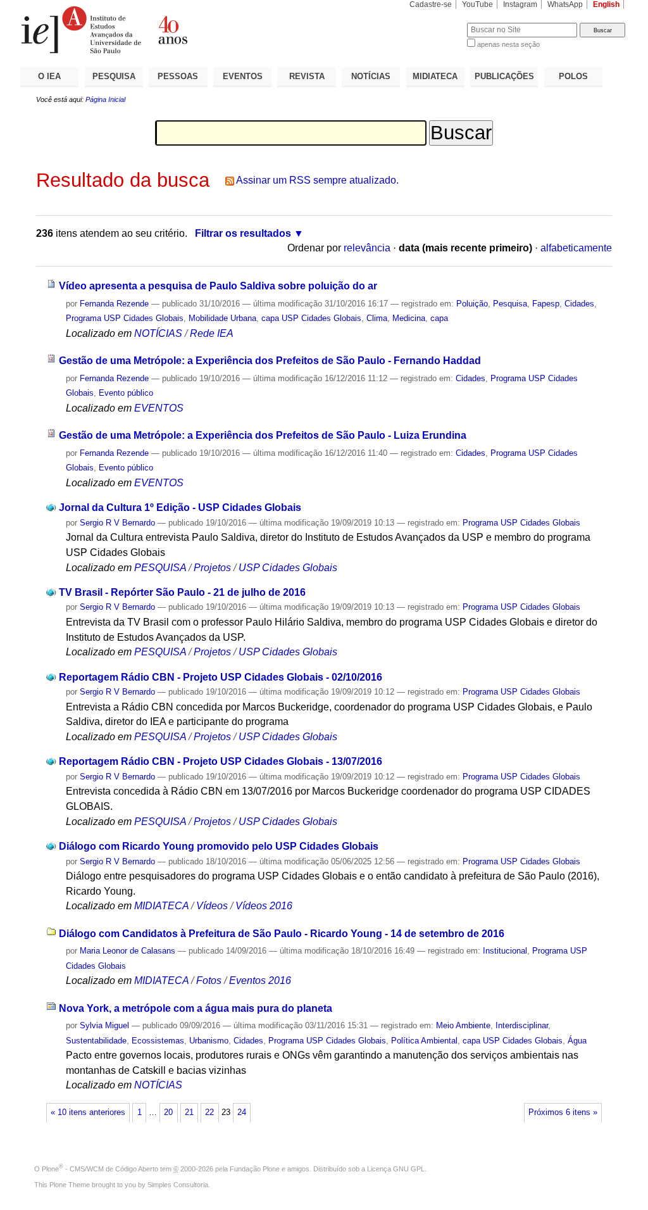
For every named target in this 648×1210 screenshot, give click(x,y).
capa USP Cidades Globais (311, 318)
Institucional (505, 950)
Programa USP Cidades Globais (125, 318)
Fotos (208, 980)
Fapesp (545, 303)
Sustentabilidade (96, 1040)
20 (168, 1112)
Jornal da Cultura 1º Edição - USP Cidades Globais (180, 507)
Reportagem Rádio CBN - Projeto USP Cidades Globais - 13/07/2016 (220, 761)
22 (209, 1112)
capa (439, 318)
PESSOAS (178, 76)
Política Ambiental (424, 1040)
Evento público (126, 393)
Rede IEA (212, 333)
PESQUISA (113, 76)
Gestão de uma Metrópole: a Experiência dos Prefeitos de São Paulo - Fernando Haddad (270, 360)
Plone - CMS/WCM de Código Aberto (100, 1169)
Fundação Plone (255, 1169)
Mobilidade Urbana (222, 318)
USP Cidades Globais (288, 567)
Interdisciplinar (521, 1025)
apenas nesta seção (508, 44)
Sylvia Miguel (104, 1025)
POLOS (573, 76)
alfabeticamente (576, 248)
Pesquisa (510, 303)
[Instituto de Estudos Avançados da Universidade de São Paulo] (172, 29)
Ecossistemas (158, 1040)
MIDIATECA (435, 76)
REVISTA (307, 76)
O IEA (49, 76)
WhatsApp (565, 4)
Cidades (579, 303)
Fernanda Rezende (114, 303)
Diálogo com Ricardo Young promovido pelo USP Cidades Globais (218, 846)
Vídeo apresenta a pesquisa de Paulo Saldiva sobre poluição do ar (218, 285)
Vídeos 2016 (263, 905)
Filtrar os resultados (243, 233)
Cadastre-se (430, 4)
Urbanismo (208, 1040)
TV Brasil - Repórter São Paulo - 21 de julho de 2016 (182, 592)
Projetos (214, 567)
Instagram (520, 4)
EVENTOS (243, 76)
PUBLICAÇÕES (504, 76)
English (606, 4)
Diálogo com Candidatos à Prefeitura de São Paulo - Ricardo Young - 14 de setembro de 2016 (281, 933)
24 (241, 1112)
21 (189, 1112)
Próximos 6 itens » (562, 1112)
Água (577, 1040)
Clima (376, 318)
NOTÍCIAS (370, 76)
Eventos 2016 (260, 980)
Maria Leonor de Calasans (127, 950)
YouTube (477, 4)
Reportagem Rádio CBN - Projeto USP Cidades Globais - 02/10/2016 (220, 677)
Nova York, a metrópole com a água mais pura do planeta (195, 1008)
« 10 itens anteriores (88, 1112)
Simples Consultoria (177, 1184)
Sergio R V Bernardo (117, 522)
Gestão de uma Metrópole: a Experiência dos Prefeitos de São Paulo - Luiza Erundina (262, 435)
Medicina (408, 318)
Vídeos (212, 905)
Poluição (472, 303)
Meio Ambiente (463, 1025)
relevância (367, 248)
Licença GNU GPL (396, 1169)
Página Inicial (105, 99)
